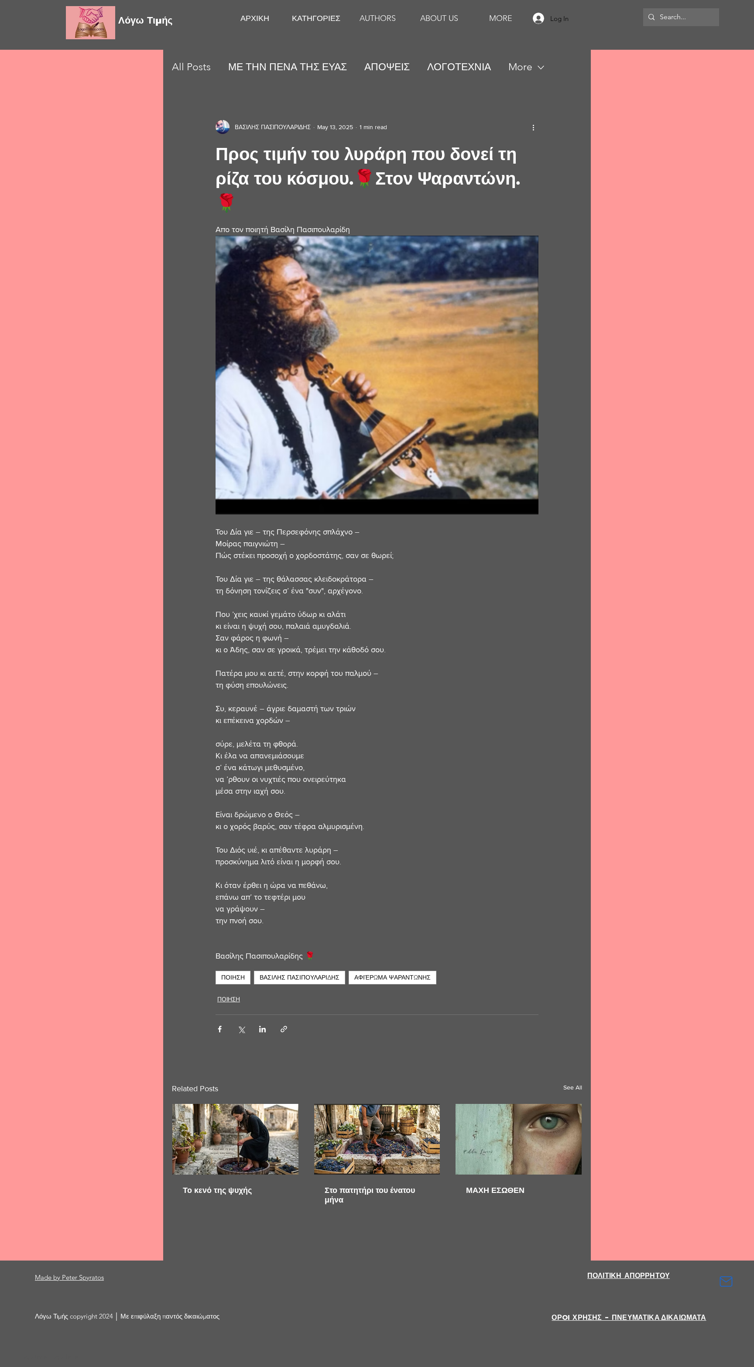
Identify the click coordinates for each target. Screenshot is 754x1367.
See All (572, 1087)
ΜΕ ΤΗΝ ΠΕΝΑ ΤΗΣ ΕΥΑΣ (287, 67)
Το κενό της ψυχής (217, 1190)
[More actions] (533, 127)
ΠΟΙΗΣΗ (233, 977)
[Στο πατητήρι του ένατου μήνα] (377, 1139)
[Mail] (726, 1281)
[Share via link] (284, 1029)
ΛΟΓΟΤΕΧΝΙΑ (459, 67)
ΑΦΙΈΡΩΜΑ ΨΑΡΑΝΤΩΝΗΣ (392, 977)
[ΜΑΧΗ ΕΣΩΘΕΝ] (519, 1139)
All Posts (191, 67)
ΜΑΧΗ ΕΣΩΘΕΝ (495, 1190)
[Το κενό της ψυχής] (235, 1139)
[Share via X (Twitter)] (241, 1029)
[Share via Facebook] (220, 1029)
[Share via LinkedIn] (262, 1029)
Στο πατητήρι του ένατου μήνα (370, 1195)
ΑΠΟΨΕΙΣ (387, 67)
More (520, 67)
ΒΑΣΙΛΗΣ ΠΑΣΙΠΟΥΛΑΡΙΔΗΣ (299, 977)
